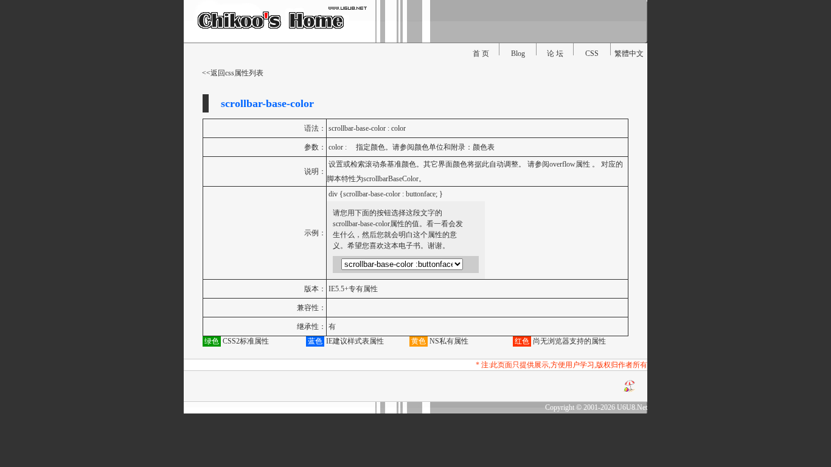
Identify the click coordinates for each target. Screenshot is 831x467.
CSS (592, 53)
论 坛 (555, 53)
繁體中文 (629, 53)
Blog (518, 53)
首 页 (481, 53)
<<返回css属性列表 (232, 73)
